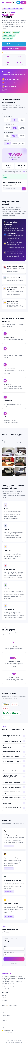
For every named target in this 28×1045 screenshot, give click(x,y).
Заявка (23, 2)
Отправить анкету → (14, 959)
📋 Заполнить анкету (14, 48)
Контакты (4, 1005)
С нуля (7, 143)
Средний (14, 136)
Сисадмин (4, 1018)
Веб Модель (5, 1012)
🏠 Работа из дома (12, 1005)
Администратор (6, 1015)
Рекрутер (4, 1020)
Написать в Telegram (15, 44)
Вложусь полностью (21, 128)
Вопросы (4, 997)
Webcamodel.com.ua (7, 1027)
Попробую (7, 127)
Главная (4, 995)
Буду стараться (14, 128)
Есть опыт (21, 143)
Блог (3, 1003)
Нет (7, 136)
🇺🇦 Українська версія (7, 1030)
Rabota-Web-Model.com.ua (8, 1033)
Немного (14, 143)
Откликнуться (9, 846)
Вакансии (4, 1000)
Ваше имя (6, 946)
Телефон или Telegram (9, 952)
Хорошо (22, 136)
